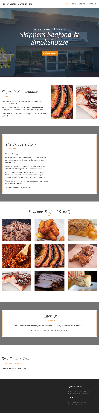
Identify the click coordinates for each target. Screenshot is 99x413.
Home (67, 4)
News (74, 4)
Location (82, 4)
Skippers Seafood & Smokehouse (17, 4)
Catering (92, 4)
